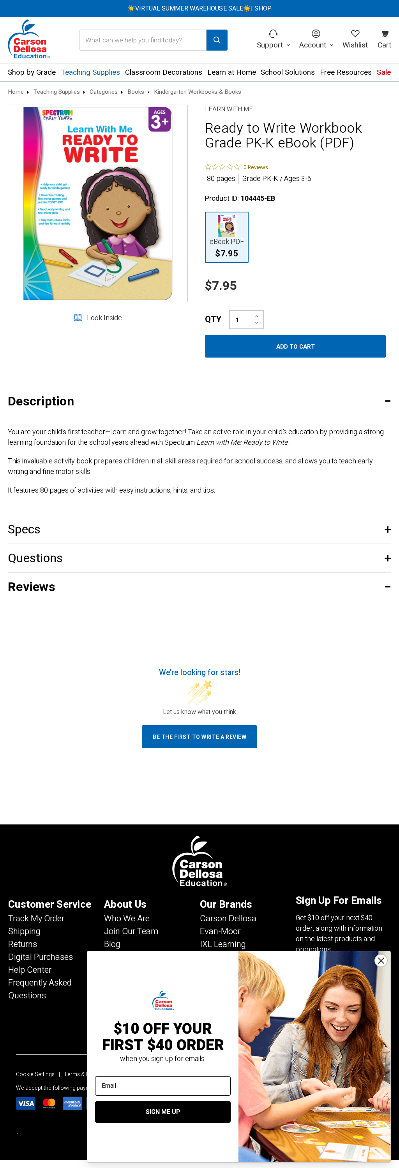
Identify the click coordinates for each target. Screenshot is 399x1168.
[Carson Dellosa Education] (29, 40)
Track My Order (36, 918)
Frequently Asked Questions (40, 989)
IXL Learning (223, 944)
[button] (199, 401)
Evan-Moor (220, 931)
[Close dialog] (381, 960)
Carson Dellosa (228, 918)
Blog (112, 944)
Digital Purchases (40, 957)
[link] (236, 167)
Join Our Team (131, 931)
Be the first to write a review (199, 737)
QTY (213, 319)
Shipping (24, 931)
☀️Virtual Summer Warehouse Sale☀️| (199, 8)
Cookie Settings (35, 1074)
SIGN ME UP (163, 1112)
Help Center (29, 970)
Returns (22, 944)
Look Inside (103, 318)
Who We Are (127, 918)
